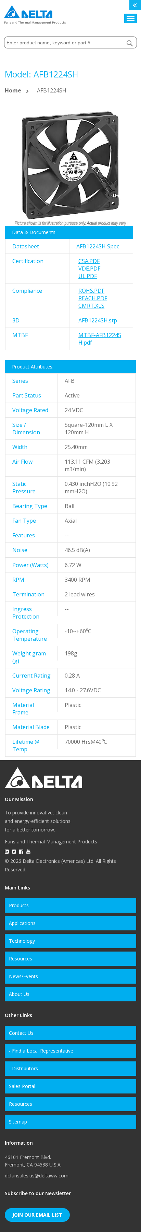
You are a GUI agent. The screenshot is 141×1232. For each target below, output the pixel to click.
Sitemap (18, 1121)
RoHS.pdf (91, 290)
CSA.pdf (89, 261)
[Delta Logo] (28, 10)
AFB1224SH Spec (97, 246)
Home (13, 90)
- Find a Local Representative (41, 1050)
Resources (20, 958)
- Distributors (23, 1068)
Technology (22, 941)
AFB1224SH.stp (97, 320)
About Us (19, 994)
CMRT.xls (91, 305)
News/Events (23, 976)
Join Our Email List (37, 1215)
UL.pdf (87, 276)
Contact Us (21, 1033)
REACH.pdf (92, 298)
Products (19, 905)
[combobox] (70, 42)
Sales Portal (22, 1086)
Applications (22, 923)
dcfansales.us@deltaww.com (36, 1175)
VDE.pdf (89, 268)
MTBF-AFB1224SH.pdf (99, 338)
